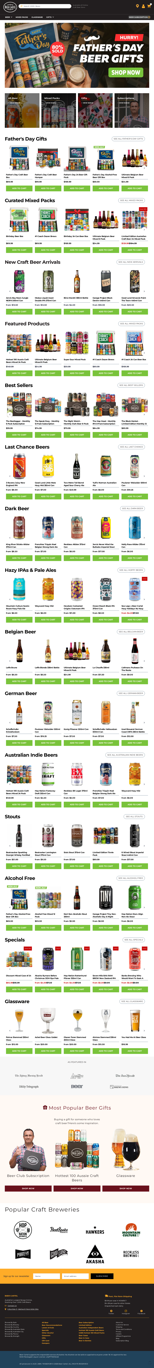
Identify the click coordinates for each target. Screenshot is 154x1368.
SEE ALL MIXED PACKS (131, 200)
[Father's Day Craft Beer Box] (19, 158)
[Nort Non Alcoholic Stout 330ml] (77, 897)
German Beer (21, 693)
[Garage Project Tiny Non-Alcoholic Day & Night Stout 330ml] (106, 897)
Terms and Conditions (124, 1329)
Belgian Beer (20, 632)
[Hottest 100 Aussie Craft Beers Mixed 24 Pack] (19, 343)
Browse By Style (10, 1322)
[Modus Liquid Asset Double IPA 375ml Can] (48, 281)
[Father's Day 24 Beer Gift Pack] (77, 158)
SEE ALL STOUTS (134, 816)
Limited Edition (85, 1325)
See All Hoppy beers (131, 570)
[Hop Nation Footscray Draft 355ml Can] (48, 774)
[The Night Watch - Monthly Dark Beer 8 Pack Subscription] (77, 404)
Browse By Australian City (14, 1331)
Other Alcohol (48, 1333)
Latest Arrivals (48, 1328)
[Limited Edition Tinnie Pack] (106, 836)
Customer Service (122, 1325)
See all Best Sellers (131, 385)
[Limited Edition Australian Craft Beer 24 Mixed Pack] (135, 220)
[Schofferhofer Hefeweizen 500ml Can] (106, 712)
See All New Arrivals (131, 262)
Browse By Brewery (12, 1325)
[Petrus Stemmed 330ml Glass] (19, 1021)
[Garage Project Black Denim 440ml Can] (106, 281)
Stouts (12, 816)
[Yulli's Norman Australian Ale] (106, 466)
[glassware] (125, 1149)
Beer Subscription (138, 17)
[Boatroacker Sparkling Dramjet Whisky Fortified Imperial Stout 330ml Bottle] (19, 836)
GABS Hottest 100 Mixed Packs (91, 1333)
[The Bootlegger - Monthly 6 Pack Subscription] (19, 404)
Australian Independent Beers (91, 1328)
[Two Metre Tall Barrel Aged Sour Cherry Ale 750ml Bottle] (77, 466)
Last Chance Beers (27, 447)
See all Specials (134, 940)
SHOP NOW (28, 1188)
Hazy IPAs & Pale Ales (30, 570)
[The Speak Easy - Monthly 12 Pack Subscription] (48, 404)
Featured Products (27, 324)
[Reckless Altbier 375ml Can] (77, 528)
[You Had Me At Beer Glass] (135, 1021)
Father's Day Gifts (26, 139)
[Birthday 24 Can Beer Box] (77, 220)
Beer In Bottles (85, 1341)
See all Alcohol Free (131, 878)
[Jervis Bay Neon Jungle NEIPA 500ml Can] (19, 281)
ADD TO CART (19, 311)
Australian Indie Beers (31, 755)
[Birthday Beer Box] (19, 220)
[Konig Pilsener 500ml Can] (77, 712)
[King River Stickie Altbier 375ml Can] (19, 528)
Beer (7, 17)
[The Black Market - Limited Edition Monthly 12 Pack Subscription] (135, 404)
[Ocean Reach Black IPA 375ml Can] (106, 589)
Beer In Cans (84, 1338)
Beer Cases (83, 1335)
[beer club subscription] (28, 1149)
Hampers (45, 1343)
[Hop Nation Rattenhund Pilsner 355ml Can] (77, 959)
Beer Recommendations (52, 1325)
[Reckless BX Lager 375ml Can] (77, 774)
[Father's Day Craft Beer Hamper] (48, 158)
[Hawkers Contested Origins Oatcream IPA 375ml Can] (77, 589)
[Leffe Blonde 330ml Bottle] (48, 651)
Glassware (37, 17)
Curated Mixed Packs (30, 200)
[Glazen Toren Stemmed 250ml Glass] (77, 1021)
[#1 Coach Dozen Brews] (48, 220)
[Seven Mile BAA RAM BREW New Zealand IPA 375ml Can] (106, 959)
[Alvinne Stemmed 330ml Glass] (106, 1021)
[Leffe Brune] (19, 651)
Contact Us (12, 1306)
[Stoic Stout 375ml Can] (77, 836)
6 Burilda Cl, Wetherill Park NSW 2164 (23, 1309)
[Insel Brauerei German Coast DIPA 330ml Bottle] (135, 712)
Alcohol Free (20, 878)
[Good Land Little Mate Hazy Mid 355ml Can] (48, 466)
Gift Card (45, 1341)
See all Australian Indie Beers (125, 755)
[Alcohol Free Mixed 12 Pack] (48, 897)
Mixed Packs (22, 17)
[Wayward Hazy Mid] (48, 589)
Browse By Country (12, 1327)
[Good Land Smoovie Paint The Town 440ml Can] (135, 281)
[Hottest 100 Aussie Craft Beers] (77, 1149)
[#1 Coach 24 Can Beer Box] (135, 343)
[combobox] (45, 6)
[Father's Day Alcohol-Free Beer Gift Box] (106, 158)
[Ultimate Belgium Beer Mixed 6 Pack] (135, 158)
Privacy (118, 1331)
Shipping (119, 1327)
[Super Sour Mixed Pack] (77, 343)
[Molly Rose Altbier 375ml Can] (135, 528)
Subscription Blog (122, 1341)
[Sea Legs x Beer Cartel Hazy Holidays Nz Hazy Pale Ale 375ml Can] (135, 589)
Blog (117, 1338)
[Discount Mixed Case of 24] (19, 959)
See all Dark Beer (132, 508)
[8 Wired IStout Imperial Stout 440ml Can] (135, 836)
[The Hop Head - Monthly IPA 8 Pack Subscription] (106, 404)
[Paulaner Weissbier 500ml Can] (135, 466)
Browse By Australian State (14, 1329)
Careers (118, 1334)
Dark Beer (17, 508)
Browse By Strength (12, 1336)
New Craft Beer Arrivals (32, 262)
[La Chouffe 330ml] (106, 651)
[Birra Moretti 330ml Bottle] (77, 281)
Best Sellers (19, 385)
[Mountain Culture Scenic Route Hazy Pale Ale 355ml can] (19, 589)
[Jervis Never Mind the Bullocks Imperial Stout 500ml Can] (106, 528)
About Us (119, 1322)
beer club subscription (28, 1176)
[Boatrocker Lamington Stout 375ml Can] (48, 836)
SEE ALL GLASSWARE (132, 1001)
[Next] (144, 168)
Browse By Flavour (12, 1334)
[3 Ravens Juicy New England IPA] (19, 466)
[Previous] (10, 168)
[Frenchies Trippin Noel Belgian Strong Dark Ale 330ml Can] (48, 528)
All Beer (45, 1322)
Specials (15, 940)
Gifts (49, 17)
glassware (125, 1176)
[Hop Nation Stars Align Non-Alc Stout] (135, 897)
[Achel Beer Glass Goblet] (48, 1021)
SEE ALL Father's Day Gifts (128, 139)
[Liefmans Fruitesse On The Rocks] (135, 651)
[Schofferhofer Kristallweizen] (19, 712)
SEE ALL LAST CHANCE (131, 447)
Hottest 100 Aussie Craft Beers (77, 1178)
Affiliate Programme (123, 1336)
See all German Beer (131, 693)
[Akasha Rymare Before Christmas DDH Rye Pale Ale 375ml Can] (48, 959)
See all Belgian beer (131, 632)
